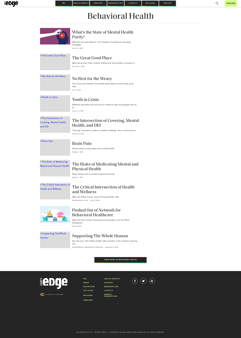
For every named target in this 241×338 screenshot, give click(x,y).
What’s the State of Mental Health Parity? (102, 34)
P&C (63, 3)
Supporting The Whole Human (100, 236)
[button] (217, 3)
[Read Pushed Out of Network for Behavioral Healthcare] (55, 214)
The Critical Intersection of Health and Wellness (103, 189)
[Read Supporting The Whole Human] (55, 240)
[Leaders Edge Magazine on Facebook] (135, 281)
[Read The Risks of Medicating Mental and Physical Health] (55, 168)
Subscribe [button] (230, 3)
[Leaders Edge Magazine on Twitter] (143, 281)
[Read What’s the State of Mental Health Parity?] (55, 36)
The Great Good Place (92, 58)
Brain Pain (81, 144)
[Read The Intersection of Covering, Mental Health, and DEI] (55, 124)
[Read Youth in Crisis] (55, 103)
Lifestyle (133, 3)
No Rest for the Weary (92, 79)
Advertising (89, 287)
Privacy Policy (101, 332)
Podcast (167, 3)
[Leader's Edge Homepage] (54, 283)
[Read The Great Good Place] (55, 62)
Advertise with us (84, 332)
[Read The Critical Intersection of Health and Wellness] (55, 191)
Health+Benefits (81, 3)
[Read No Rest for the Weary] (55, 82)
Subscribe (88, 300)
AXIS (86, 200)
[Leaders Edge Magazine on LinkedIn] (152, 281)
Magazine (150, 3)
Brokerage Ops (115, 3)
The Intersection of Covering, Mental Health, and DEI (105, 123)
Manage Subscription (110, 295)
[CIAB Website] (51, 294)
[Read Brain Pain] (55, 147)
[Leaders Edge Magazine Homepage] (11, 4)
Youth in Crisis (85, 100)
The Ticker (88, 290)
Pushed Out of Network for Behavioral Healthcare (96, 212)
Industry (98, 3)
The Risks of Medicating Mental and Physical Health (105, 166)
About (86, 283)
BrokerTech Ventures (94, 247)
